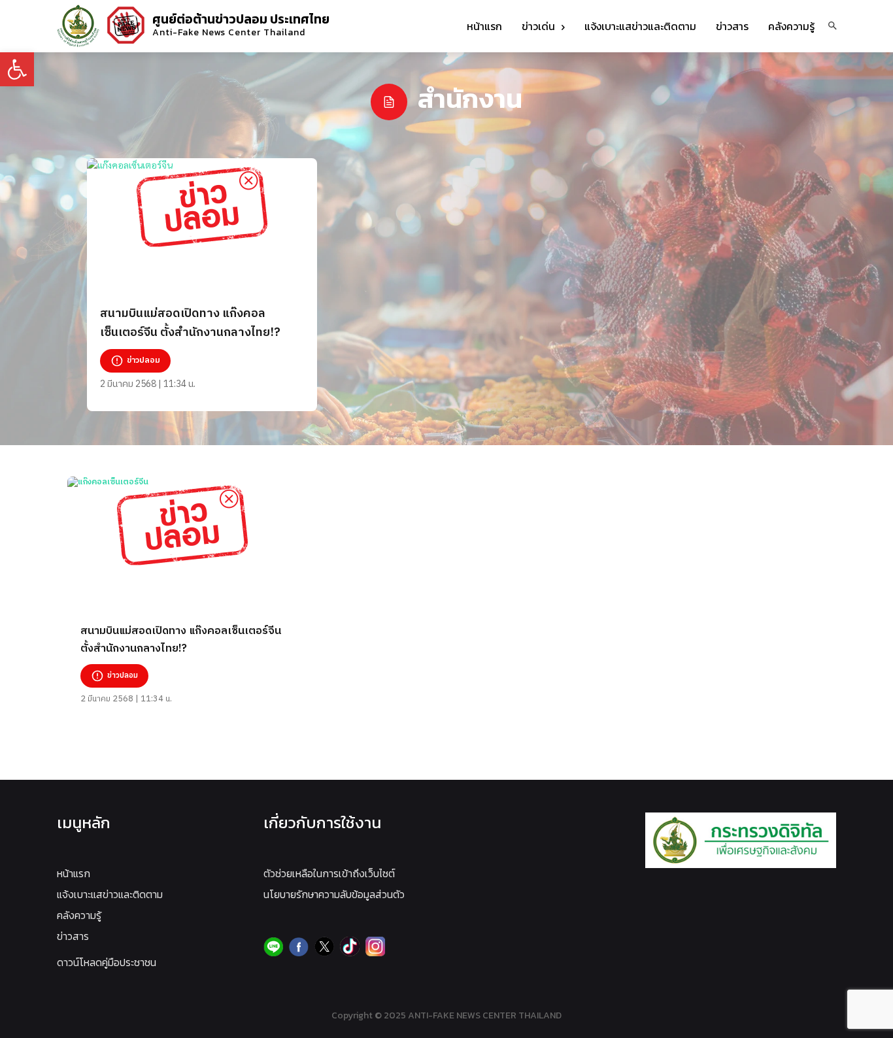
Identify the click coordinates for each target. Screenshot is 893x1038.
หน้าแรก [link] (73, 873)
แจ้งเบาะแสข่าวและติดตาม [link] (110, 894)
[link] (17, 69)
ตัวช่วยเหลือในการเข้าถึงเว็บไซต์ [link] (329, 873)
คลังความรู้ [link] (79, 915)
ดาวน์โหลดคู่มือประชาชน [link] (106, 962)
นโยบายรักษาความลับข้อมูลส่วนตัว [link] (334, 894)
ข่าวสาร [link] (73, 936)
